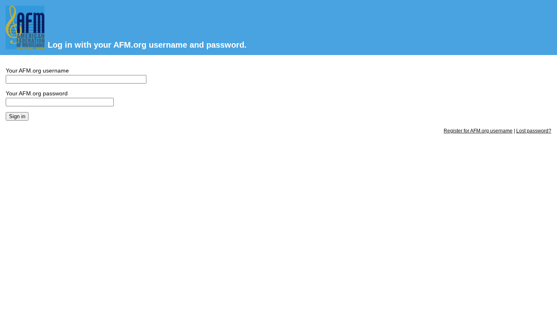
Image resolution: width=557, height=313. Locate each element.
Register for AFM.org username (478, 130)
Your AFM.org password (37, 93)
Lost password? (533, 130)
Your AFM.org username (37, 70)
